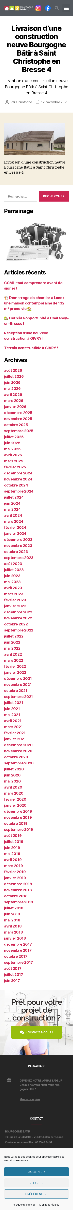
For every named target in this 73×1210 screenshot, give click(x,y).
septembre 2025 (18, 431)
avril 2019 (12, 860)
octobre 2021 (15, 690)
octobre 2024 (16, 485)
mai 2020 (12, 781)
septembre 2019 (18, 829)
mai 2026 (12, 388)
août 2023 (13, 564)
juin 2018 (12, 914)
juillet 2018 (13, 908)
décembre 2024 (18, 473)
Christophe (24, 102)
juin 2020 (12, 775)
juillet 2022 (14, 636)
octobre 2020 (16, 757)
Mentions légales (49, 1204)
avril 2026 (13, 394)
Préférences (36, 1194)
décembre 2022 (18, 612)
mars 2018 (13, 932)
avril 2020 (13, 787)
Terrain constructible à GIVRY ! (31, 348)
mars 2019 (13, 866)
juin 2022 (12, 642)
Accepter (36, 1172)
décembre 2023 (18, 539)
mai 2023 (12, 582)
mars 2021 (13, 727)
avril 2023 (13, 588)
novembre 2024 (18, 479)
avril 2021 (12, 721)
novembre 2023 (18, 545)
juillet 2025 (14, 437)
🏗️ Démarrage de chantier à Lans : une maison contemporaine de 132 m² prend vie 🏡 (34, 303)
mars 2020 (14, 793)
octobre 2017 (15, 956)
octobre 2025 (16, 425)
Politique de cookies (23, 1204)
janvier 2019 (15, 878)
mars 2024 (13, 521)
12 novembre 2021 (54, 102)
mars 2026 (13, 401)
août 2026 (13, 370)
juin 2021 (12, 709)
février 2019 (15, 872)
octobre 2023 (16, 552)
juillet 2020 (14, 769)
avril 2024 (13, 515)
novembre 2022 (18, 618)
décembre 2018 (18, 884)
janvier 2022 (15, 672)
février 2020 (15, 799)
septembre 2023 (18, 558)
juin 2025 (12, 443)
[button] (57, 8)
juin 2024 (12, 503)
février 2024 (15, 527)
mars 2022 (13, 660)
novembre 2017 (18, 950)
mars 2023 (13, 594)
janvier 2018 (15, 938)
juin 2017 (12, 980)
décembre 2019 (18, 811)
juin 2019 (12, 848)
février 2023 (15, 600)
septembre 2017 (18, 962)
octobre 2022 (16, 624)
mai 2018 (12, 920)
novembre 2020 (18, 751)
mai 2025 (12, 449)
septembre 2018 (18, 902)
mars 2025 (13, 461)
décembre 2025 (18, 413)
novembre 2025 (18, 419)
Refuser (36, 1183)
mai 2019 (12, 854)
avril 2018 (12, 926)
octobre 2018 (16, 896)
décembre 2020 (18, 745)
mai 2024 (12, 509)
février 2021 (15, 733)
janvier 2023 (15, 606)
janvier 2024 (15, 533)
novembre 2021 (18, 684)
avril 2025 (13, 455)
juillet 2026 (14, 376)
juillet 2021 (13, 703)
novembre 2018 (18, 890)
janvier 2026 (15, 407)
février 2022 (15, 666)
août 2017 (12, 968)
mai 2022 (12, 648)
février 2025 (15, 467)
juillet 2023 (14, 570)
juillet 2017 (13, 974)
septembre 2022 (18, 630)
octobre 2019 (16, 823)
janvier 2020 (15, 805)
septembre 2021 (18, 697)
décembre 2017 (18, 944)
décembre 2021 (18, 678)
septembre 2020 (19, 763)
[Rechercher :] (19, 197)
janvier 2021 (15, 739)
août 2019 (13, 835)
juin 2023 (12, 576)
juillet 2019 (13, 841)
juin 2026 (12, 382)
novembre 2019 (18, 817)
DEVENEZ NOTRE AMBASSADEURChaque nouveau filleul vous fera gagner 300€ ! (41, 1085)
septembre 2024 (18, 491)
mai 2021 (12, 715)
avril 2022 (13, 654)
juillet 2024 (14, 497)
